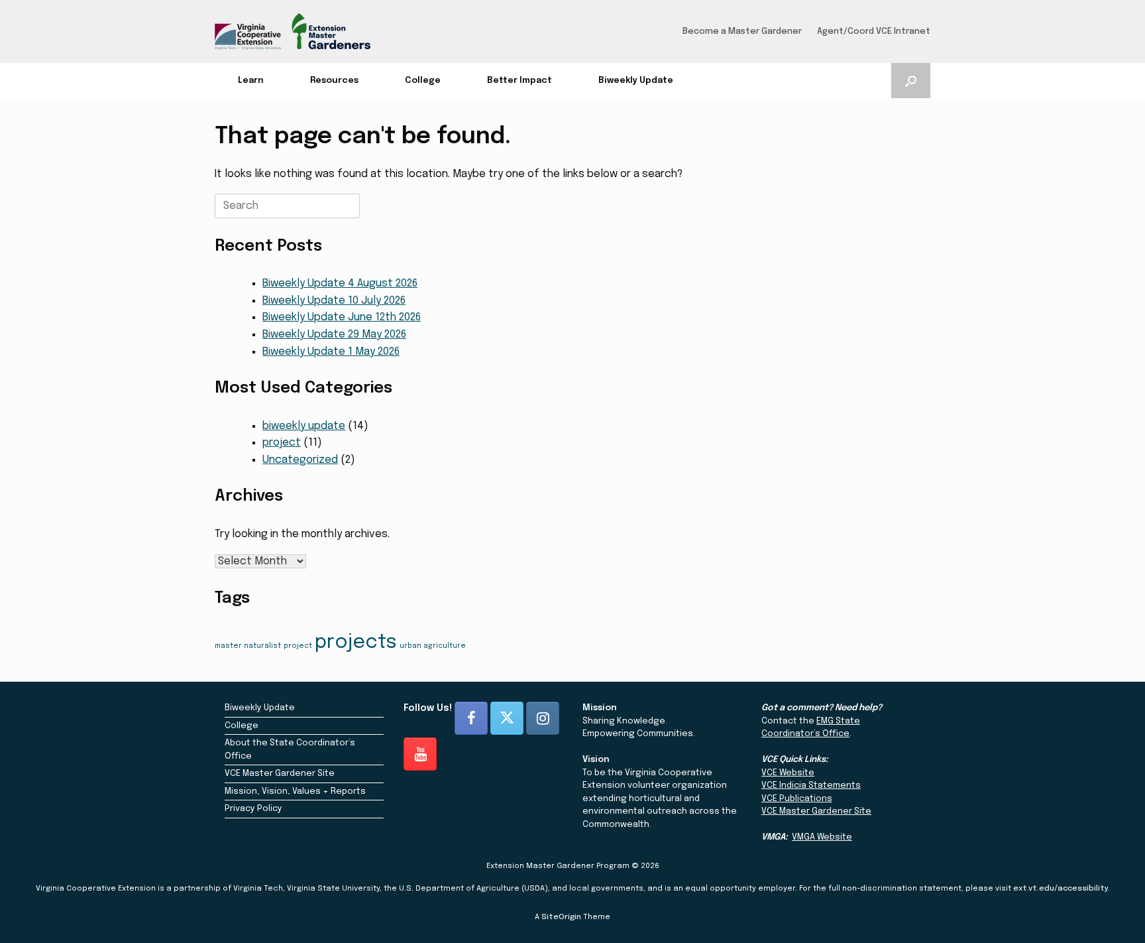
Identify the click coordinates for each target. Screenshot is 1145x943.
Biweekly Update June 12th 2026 (341, 317)
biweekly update (303, 426)
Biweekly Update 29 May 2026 (334, 334)
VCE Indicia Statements (811, 785)
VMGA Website (822, 837)
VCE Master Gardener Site (280, 773)
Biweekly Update (635, 80)
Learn (251, 80)
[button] (910, 80)
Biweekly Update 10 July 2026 (334, 300)
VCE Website (787, 773)
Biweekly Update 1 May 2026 (331, 351)
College (423, 80)
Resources (334, 80)
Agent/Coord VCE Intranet (873, 31)
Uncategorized (300, 460)
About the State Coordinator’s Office (290, 750)
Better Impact (519, 80)
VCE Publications (796, 798)
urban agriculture (433, 646)
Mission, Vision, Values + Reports (295, 791)
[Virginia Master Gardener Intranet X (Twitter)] (506, 718)
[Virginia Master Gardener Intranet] (292, 31)
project (281, 442)
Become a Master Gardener (742, 31)
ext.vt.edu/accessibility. (1061, 889)
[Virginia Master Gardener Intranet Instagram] (542, 718)
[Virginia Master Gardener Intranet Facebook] (471, 718)
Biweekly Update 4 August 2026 (339, 283)
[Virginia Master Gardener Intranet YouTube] (420, 754)
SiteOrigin (561, 917)
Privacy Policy (253, 808)
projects (356, 643)
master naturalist (248, 646)
